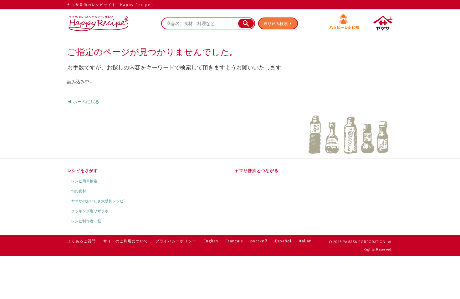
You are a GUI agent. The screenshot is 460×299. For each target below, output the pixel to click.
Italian (305, 241)
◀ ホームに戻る (83, 101)
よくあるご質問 (81, 241)
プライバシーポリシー (176, 241)
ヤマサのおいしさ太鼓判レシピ (97, 201)
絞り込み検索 (275, 23)
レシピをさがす (82, 170)
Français (234, 241)
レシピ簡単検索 (84, 181)
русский (259, 241)
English (211, 241)
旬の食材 (78, 191)
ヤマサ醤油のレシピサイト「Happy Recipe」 (111, 4)
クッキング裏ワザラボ (90, 211)
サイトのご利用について (125, 241)
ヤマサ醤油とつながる (257, 170)
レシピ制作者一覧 (86, 221)
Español (283, 241)
